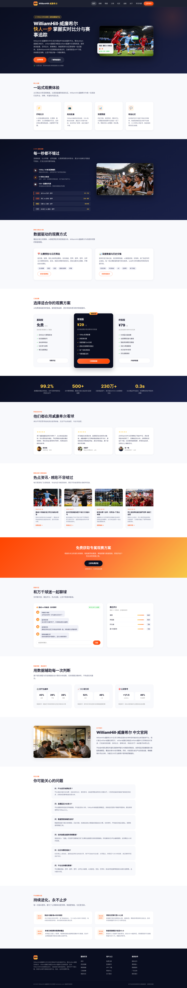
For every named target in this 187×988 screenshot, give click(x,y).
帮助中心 (109, 970)
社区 (118, 3)
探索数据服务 (106, 274)
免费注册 (109, 961)
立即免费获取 (93, 563)
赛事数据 (83, 967)
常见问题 (139, 3)
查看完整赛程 (44, 274)
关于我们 (109, 974)
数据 (106, 3)
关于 (131, 3)
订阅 (112, 3)
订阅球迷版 (93, 361)
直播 (100, 3)
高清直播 (83, 964)
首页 (93, 3)
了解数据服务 (56, 60)
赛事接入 (134, 964)
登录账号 (109, 964)
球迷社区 (83, 974)
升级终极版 (134, 360)
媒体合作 (134, 961)
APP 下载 (109, 967)
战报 (124, 3)
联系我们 (134, 974)
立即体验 (149, 3)
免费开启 (52, 360)
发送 (96, 643)
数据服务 (134, 967)
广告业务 (134, 970)
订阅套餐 (83, 970)
